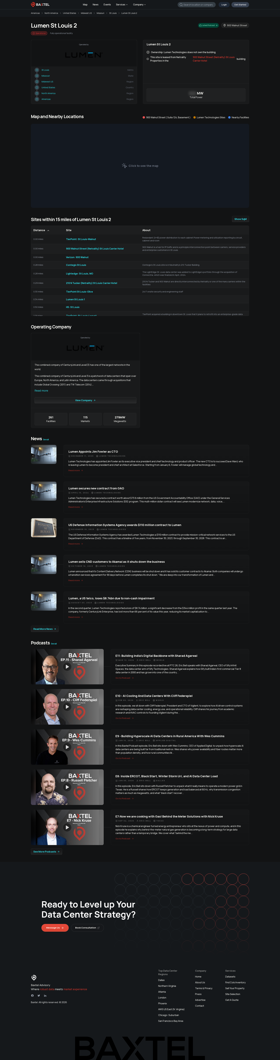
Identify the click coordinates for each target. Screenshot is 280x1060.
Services (120, 4)
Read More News (43, 629)
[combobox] (197, 4)
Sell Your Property (234, 988)
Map (85, 4)
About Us (200, 982)
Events (107, 4)
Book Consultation (85, 927)
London (162, 997)
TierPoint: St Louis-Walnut (81, 239)
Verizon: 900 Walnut (77, 257)
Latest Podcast (208, 25)
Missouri (100, 13)
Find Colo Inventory (235, 982)
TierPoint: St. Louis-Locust (81, 315)
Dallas (161, 980)
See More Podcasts (44, 851)
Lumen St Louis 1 (75, 299)
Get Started (240, 4)
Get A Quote (232, 1000)
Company (138, 4)
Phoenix (162, 1003)
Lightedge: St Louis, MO (79, 273)
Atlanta (162, 991)
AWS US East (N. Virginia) (171, 1009)
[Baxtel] (40, 4)
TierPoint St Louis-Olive (79, 291)
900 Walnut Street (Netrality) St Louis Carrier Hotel (214, 59)
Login (224, 4)
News (95, 4)
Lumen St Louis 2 (129, 13)
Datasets (230, 976)
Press (198, 994)
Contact (199, 1005)
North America (51, 13)
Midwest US (86, 13)
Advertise (200, 1000)
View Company (83, 400)
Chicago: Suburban (168, 1015)
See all (46, 439)
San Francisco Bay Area (170, 1021)
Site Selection (232, 994)
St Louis (113, 13)
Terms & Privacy (203, 988)
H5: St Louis (72, 307)
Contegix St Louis (76, 265)
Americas (35, 13)
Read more (41, 390)
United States (69, 13)
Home (198, 976)
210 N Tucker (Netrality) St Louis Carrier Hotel (91, 283)
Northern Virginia (167, 986)
